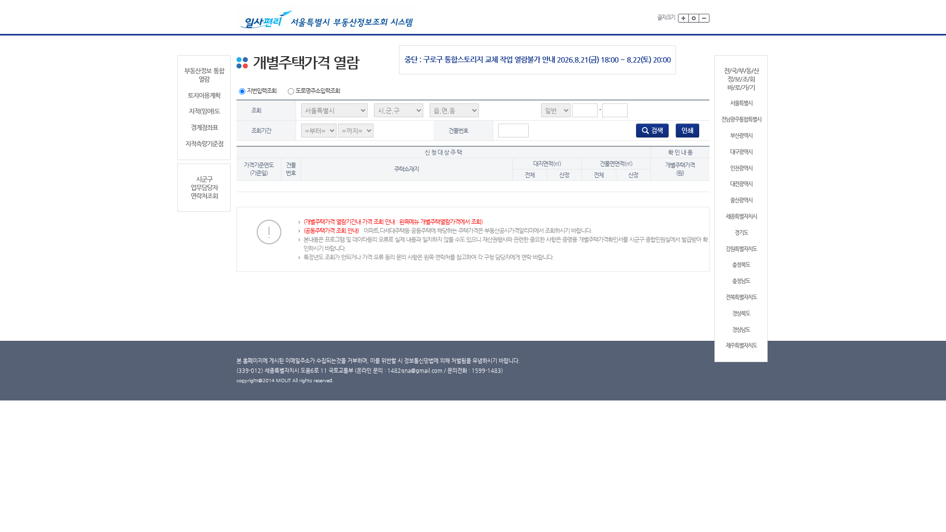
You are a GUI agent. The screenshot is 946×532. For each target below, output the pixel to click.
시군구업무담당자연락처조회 (204, 187)
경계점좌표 (204, 127)
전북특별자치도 (741, 297)
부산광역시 (741, 136)
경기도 (741, 233)
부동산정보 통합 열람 (204, 75)
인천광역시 (741, 168)
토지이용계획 (204, 95)
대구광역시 (741, 152)
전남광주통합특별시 (741, 119)
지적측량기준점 (204, 143)
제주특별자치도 (741, 345)
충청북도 (741, 265)
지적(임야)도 (204, 111)
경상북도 (741, 313)
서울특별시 (741, 103)
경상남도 (741, 330)
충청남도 (741, 281)
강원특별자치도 (741, 249)
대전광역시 (741, 184)
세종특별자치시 (741, 216)
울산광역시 (741, 200)
